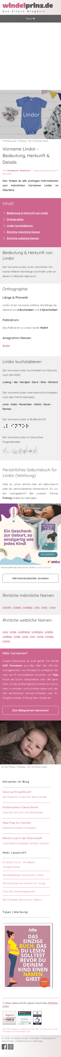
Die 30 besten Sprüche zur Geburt (22, 899)
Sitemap (38, 1041)
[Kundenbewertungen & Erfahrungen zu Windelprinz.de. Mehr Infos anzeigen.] (24, 1023)
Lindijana (37, 632)
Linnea (49, 636)
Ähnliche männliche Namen (23, 232)
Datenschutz (23, 1041)
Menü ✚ (30, 18)
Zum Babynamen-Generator (30, 710)
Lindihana (24, 632)
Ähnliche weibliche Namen (23, 238)
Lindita (49, 632)
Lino (36, 607)
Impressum (48, 1038)
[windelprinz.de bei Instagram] (10, 1048)
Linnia (6, 641)
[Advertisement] (30, 55)
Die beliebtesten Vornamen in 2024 (23, 875)
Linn (32, 636)
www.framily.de (43, 567)
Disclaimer (8, 1041)
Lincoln (7, 607)
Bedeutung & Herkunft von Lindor (27, 213)
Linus (52, 607)
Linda (12, 632)
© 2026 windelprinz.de (15, 1038)
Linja (25, 636)
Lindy (17, 636)
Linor (44, 607)
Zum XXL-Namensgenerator (19, 891)
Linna (40, 636)
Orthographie (15, 219)
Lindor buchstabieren (20, 225)
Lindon (17, 607)
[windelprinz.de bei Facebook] (4, 1048)
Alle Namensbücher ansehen (30, 578)
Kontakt (34, 1038)
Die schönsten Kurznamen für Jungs (24, 883)
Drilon (6, 345)
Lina (5, 632)
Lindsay (27, 607)
